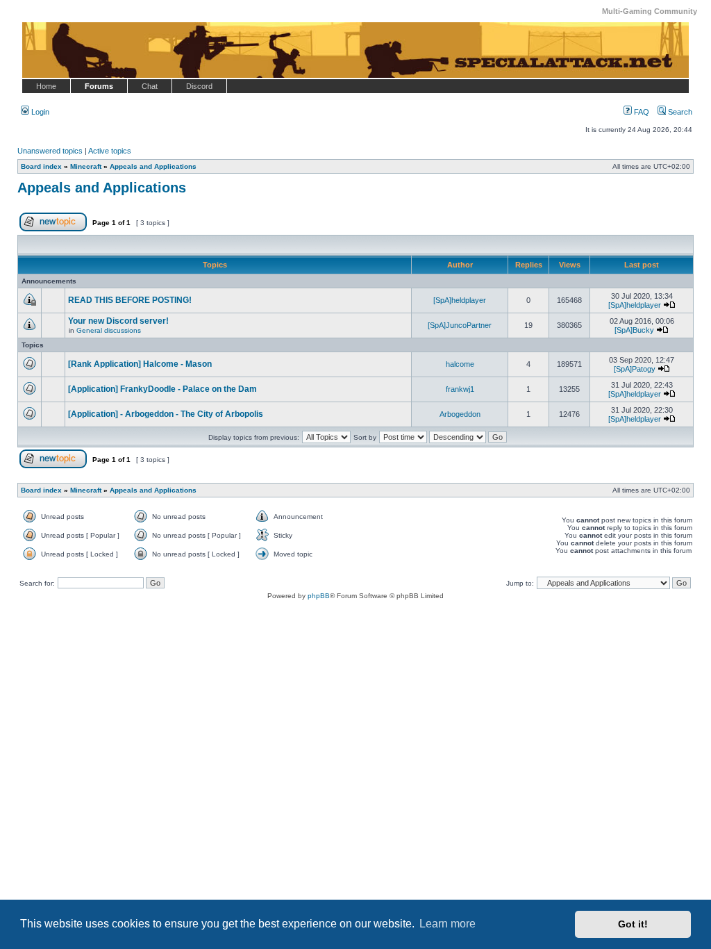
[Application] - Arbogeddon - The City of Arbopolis (165, 414)
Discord (199, 86)
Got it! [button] (633, 924)
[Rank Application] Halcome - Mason (140, 364)
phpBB (319, 596)
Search (679, 112)
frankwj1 (460, 389)
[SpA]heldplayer (459, 300)
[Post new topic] (53, 229)
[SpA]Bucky (634, 330)
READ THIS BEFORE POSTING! (130, 300)
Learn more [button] (447, 924)
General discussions (108, 330)
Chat (150, 86)
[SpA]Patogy (634, 369)
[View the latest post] (669, 305)
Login (39, 112)
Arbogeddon (460, 414)
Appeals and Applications (101, 187)
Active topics (109, 151)
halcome (460, 364)
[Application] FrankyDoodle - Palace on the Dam (162, 389)
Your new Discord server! (118, 321)
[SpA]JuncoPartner (460, 325)
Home (46, 86)
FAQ (640, 112)
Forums (99, 86)
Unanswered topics (50, 151)
